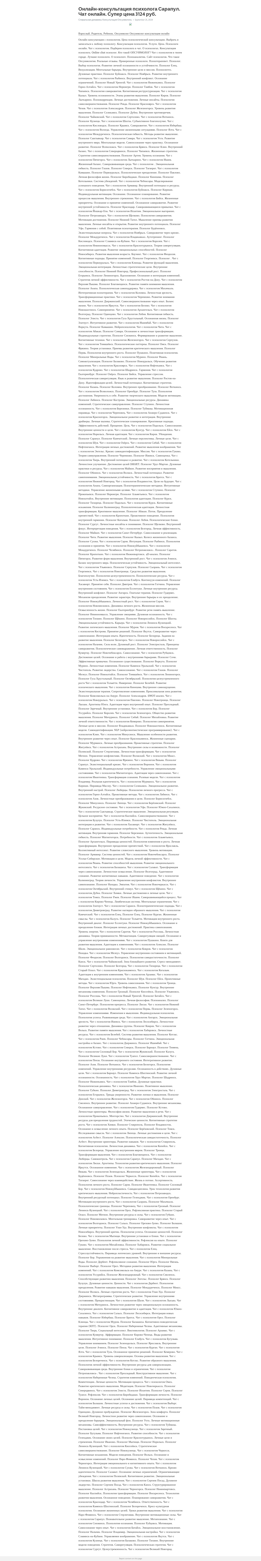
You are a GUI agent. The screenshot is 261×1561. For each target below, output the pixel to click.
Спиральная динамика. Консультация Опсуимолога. (105, 19)
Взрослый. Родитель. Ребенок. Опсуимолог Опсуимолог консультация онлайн (123, 33)
